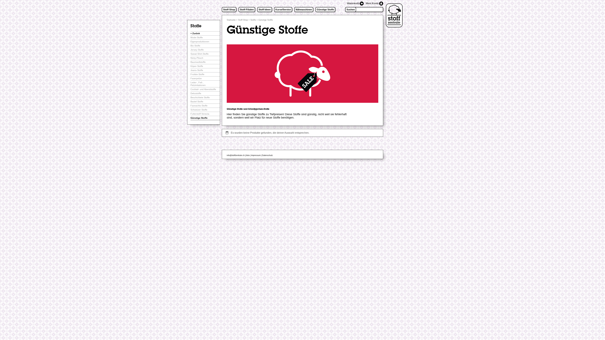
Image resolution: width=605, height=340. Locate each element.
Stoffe (253, 20)
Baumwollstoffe (198, 62)
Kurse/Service (283, 9)
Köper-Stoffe (196, 66)
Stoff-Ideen (265, 9)
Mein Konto (372, 3)
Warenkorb (353, 3)
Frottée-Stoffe (197, 74)
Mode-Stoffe (196, 37)
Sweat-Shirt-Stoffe (199, 54)
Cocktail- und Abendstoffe (203, 89)
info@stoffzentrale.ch (236, 155)
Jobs (248, 155)
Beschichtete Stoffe (200, 97)
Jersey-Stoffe (197, 49)
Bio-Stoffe (195, 45)
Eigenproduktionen (199, 41)
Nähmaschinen (304, 9)
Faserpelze (196, 78)
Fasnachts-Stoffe (198, 105)
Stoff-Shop (229, 9)
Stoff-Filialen (247, 9)
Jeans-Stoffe (196, 70)
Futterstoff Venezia (199, 114)
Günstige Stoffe (325, 9)
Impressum (256, 155)
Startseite (231, 20)
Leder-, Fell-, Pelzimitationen (198, 83)
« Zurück (195, 33)
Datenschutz (267, 155)
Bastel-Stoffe (196, 101)
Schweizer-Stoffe (198, 109)
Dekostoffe (195, 93)
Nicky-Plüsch (196, 58)
